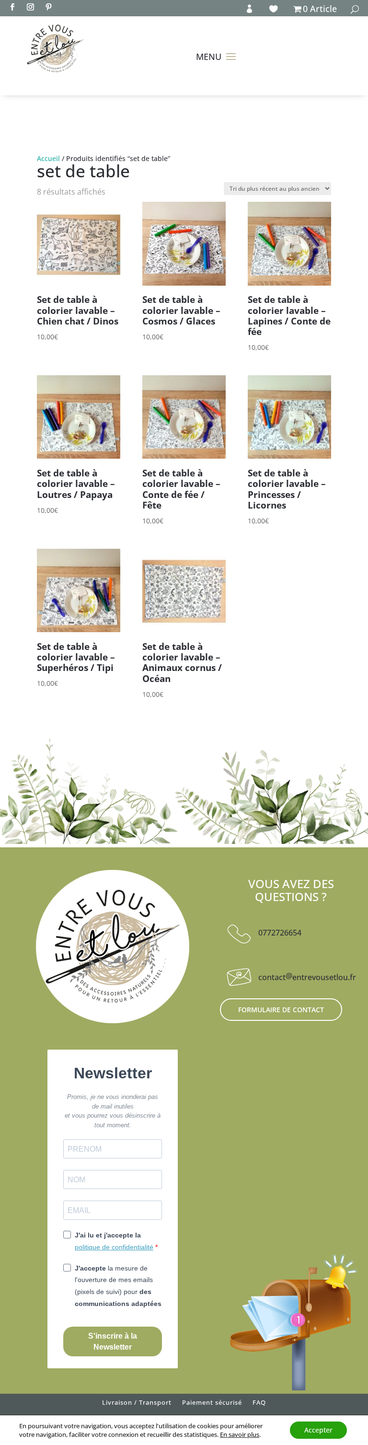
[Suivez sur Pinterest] (48, 7)
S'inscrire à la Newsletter (112, 1341)
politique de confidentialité (114, 1247)
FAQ (259, 1404)
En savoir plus (239, 1434)
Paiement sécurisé (212, 1404)
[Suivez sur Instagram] (30, 7)
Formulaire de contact (281, 1009)
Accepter (318, 1429)
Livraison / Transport (137, 1404)
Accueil (48, 158)
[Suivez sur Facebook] (12, 7)
